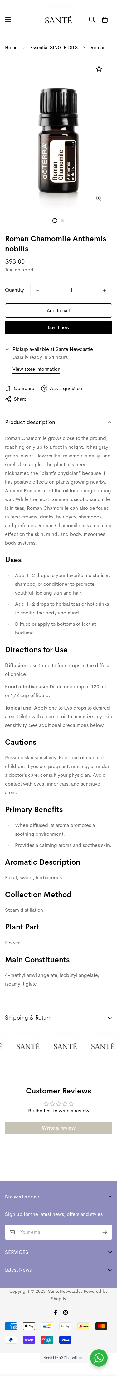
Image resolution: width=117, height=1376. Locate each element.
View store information (36, 369)
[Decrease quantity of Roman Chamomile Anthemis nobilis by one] (38, 290)
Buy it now (59, 327)
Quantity (14, 290)
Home (11, 47)
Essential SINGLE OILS (54, 47)
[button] (105, 19)
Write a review (59, 1128)
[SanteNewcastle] (58, 19)
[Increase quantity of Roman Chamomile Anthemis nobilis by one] (104, 290)
